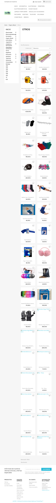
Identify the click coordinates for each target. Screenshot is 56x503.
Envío (18, 483)
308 (7, 73)
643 (7, 79)
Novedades (7, 484)
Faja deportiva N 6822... (44, 197)
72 (6, 77)
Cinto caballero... (28, 176)
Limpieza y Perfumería (20, 11)
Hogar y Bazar (33, 9)
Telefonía (33, 14)
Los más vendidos (8, 485)
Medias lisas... (28, 132)
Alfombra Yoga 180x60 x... (28, 346)
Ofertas (6, 482)
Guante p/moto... (28, 324)
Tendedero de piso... (28, 155)
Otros (7, 50)
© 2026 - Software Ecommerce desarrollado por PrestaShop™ (28, 501)
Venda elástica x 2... (28, 367)
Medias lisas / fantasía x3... (28, 197)
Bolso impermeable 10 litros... (44, 88)
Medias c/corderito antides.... (44, 110)
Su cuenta (32, 479)
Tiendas (18, 498)
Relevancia (42, 48)
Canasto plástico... (28, 431)
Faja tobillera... (44, 218)
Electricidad (32, 6)
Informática (23, 6)
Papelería (8, 52)
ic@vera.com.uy (45, 490)
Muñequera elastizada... (44, 367)
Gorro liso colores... (28, 409)
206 (7, 66)
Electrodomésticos (20, 9)
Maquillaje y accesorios (36, 11)
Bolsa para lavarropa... (44, 452)
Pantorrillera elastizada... (28, 388)
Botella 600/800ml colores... (28, 303)
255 (7, 75)
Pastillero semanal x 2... (44, 67)
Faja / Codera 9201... (28, 261)
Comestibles (18, 17)
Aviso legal (19, 485)
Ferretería (41, 6)
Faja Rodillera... (44, 239)
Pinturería (17, 14)
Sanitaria (25, 14)
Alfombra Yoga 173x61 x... (44, 324)
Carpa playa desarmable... (28, 109)
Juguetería (9, 42)
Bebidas (26, 17)
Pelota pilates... (28, 282)
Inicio (16, 6)
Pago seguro (20, 492)
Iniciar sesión (32, 485)
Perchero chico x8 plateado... (44, 133)
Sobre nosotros (20, 490)
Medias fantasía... (44, 176)
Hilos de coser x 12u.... (44, 409)
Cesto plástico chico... (44, 431)
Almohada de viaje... (28, 452)
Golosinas (40, 14)
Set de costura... (28, 67)
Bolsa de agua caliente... (44, 155)
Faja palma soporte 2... (28, 218)
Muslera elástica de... (44, 303)
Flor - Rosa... (44, 388)
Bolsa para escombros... (44, 282)
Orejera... (44, 261)
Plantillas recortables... (44, 346)
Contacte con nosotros (10, 1)
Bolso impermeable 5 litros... (28, 88)
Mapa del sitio (20, 497)
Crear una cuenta (33, 487)
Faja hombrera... (28, 239)
